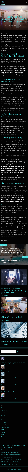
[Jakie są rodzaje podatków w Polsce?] (14, 337)
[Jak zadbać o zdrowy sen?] (2, 388)
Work (2, 429)
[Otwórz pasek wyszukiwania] (21, 2)
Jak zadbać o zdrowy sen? (7, 391)
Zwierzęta (3, 437)
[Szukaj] (17, 351)
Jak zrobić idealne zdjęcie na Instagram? (11, 384)
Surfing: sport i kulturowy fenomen (10, 261)
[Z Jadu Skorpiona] (3, 2)
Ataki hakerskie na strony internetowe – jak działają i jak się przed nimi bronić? (13, 291)
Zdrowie (3, 434)
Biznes (2, 315)
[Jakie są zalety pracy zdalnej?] (14, 312)
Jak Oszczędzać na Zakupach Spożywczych (11, 398)
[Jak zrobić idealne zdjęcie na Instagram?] (2, 381)
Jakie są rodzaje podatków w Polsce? (14, 341)
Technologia (4, 420)
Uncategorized (5, 427)
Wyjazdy (3, 432)
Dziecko (3, 412)
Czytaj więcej (5, 295)
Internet (2, 286)
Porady (5, 240)
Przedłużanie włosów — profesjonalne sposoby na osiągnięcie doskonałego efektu (12, 251)
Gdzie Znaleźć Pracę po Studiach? (9, 462)
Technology (4, 422)
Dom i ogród (4, 410)
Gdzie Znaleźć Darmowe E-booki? (9, 464)
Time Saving (4, 425)
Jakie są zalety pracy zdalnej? (11, 317)
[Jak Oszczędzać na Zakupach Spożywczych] (2, 395)
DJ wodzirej (4, 205)
